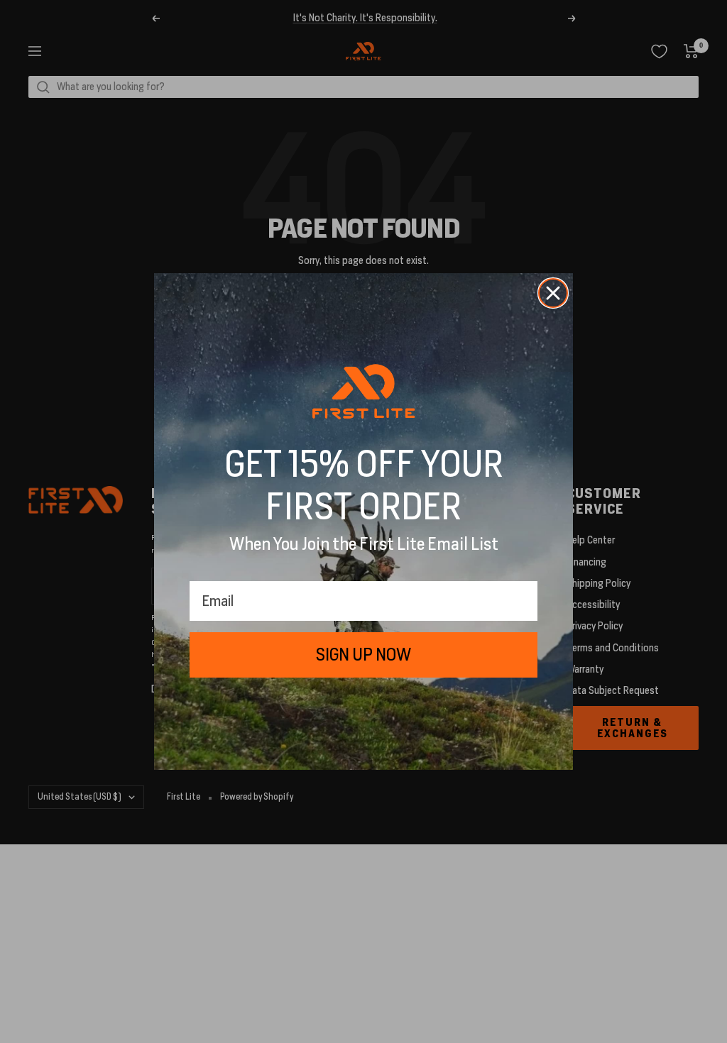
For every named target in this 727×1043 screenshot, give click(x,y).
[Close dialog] (553, 293)
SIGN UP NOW (363, 654)
